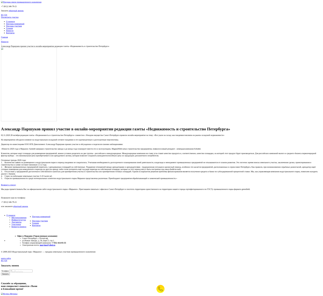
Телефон (5, 271)
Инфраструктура (18, 220)
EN (5, 15)
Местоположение (18, 218)
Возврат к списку (8, 185)
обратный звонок (16, 11)
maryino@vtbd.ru (47, 245)
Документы (16, 222)
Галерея (35, 223)
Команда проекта (18, 227)
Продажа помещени (40, 217)
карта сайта (6, 258)
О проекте (10, 215)
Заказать (5, 274)
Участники (16, 224)
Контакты (36, 225)
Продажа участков (40, 221)
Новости (4, 42)
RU (2, 15)
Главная (4, 37)
